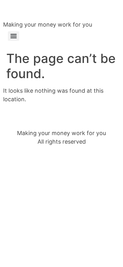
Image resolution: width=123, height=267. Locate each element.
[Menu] (13, 36)
